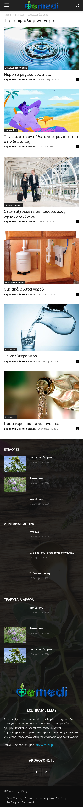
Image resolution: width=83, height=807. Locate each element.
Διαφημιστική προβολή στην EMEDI (52, 552)
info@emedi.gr (44, 745)
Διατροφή (10, 349)
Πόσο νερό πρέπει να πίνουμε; (31, 423)
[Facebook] (37, 772)
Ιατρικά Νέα (11, 130)
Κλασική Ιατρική (13, 205)
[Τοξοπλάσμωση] (15, 579)
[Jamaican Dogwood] (15, 464)
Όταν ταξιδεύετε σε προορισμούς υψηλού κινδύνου (34, 214)
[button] (77, 5)
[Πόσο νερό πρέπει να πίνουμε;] (41, 395)
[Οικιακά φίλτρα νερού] (41, 258)
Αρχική (8, 14)
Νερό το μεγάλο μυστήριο (27, 74)
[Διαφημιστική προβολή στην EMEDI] (15, 559)
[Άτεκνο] (15, 538)
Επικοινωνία (29, 802)
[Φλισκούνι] (15, 484)
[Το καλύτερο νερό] (41, 327)
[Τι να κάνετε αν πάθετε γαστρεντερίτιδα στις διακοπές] (41, 110)
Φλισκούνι (36, 478)
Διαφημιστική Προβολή (53, 798)
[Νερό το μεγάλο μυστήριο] (41, 48)
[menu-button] (6, 5)
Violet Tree (36, 499)
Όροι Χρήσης (14, 798)
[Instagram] (46, 772)
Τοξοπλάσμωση (40, 573)
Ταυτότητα (31, 798)
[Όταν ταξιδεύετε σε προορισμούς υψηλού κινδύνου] (41, 182)
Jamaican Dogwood (42, 457)
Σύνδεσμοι (13, 802)
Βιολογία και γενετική (16, 68)
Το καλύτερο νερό (20, 356)
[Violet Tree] (15, 505)
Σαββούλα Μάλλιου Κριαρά (20, 79)
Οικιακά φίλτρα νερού (24, 289)
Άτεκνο (34, 531)
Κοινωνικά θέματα (14, 282)
